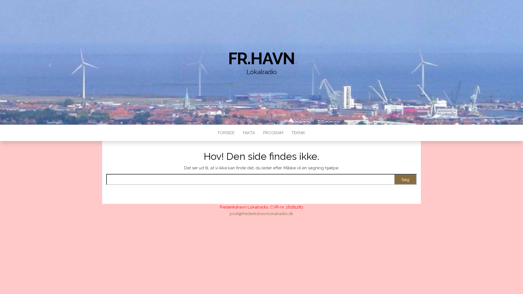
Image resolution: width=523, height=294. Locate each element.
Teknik (298, 132)
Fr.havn (261, 58)
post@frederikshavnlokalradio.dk (261, 213)
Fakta (249, 132)
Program (273, 132)
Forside (226, 132)
